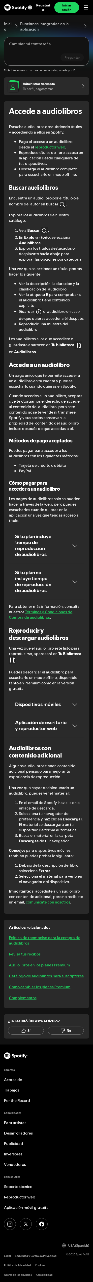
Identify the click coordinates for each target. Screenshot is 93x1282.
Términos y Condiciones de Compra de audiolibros (40, 614)
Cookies (40, 1265)
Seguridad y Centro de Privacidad (36, 1256)
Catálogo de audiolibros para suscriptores (46, 976)
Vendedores (15, 1164)
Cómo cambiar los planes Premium (39, 987)
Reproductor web (19, 1197)
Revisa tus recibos (24, 954)
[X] (26, 1224)
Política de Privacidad (17, 1265)
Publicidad (13, 1143)
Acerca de (13, 1079)
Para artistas (15, 1122)
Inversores (13, 1154)
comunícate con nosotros (48, 902)
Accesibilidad (44, 1275)
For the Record (17, 1100)
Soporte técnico (18, 1186)
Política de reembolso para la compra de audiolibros (44, 940)
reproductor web (50, 147)
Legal (7, 1256)
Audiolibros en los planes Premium (39, 965)
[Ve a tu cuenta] (81, 86)
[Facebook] (42, 1224)
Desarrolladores (18, 1133)
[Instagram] (10, 1224)
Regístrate (43, 7)
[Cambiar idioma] (30, 7)
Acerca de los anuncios (18, 1275)
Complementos (22, 997)
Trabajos (11, 1090)
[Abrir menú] (86, 7)
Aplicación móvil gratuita (26, 1207)
